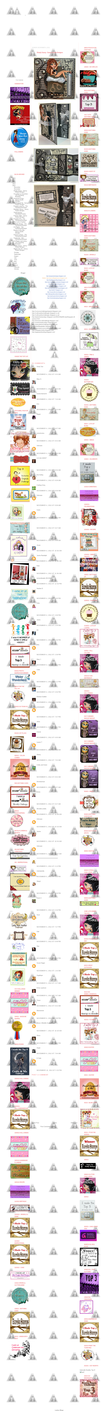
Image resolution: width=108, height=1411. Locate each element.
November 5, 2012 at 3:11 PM (49, 876)
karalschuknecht (42, 393)
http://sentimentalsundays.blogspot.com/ (44, 322)
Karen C (39, 898)
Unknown (39, 445)
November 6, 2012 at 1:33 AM (49, 971)
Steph (38, 1048)
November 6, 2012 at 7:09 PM (49, 1018)
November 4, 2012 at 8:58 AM (49, 480)
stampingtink (41, 707)
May (15, 261)
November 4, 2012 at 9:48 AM (49, 540)
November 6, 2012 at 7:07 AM (49, 995)
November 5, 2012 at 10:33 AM (49, 827)
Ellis (38, 645)
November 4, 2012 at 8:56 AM (49, 453)
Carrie (38, 510)
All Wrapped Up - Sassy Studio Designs (21, 203)
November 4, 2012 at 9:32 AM (49, 518)
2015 (14, 180)
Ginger (39, 686)
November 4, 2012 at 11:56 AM (49, 573)
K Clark (39, 1058)
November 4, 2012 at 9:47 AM (49, 528)
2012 (14, 185)
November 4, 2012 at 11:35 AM (49, 561)
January (16, 269)
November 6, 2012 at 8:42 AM (49, 1006)
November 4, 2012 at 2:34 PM (49, 625)
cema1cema (40, 433)
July (15, 258)
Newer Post (35, 1123)
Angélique (40, 975)
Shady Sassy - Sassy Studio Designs (20, 191)
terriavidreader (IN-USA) (44, 578)
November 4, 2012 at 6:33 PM (49, 702)
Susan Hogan (41, 963)
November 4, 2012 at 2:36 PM (49, 640)
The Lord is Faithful (19, 222)
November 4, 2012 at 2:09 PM (49, 615)
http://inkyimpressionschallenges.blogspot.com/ (46, 328)
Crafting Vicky (41, 485)
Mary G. (39, 379)
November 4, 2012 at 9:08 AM (49, 505)
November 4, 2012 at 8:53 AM (49, 441)
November (17, 189)
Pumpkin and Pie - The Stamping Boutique (21, 206)
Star (38, 946)
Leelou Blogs (59, 1410)
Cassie (39, 732)
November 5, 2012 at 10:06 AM (49, 814)
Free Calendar (19, 80)
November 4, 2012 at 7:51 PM (49, 727)
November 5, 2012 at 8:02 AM (49, 777)
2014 (14, 182)
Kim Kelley (40, 475)
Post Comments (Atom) (47, 1126)
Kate (38, 566)
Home (55, 1123)
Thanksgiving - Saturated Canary (20, 213)
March (16, 265)
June (15, 260)
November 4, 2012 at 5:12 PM (49, 682)
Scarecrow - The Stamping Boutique (20, 238)
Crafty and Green (42, 765)
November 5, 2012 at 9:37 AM (49, 804)
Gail (38, 931)
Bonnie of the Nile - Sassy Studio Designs (19, 231)
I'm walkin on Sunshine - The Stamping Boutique (21, 195)
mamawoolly (40, 871)
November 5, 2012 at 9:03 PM (49, 958)
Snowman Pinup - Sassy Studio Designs (19, 200)
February (17, 267)
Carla (38, 669)
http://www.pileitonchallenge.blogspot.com (44, 324)
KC (38, 630)
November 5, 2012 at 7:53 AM (49, 760)
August (16, 256)
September (17, 254)
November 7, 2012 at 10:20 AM (49, 1031)
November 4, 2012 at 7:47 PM (49, 717)
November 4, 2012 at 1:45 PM (49, 598)
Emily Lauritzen (41, 988)
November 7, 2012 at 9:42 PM (49, 1043)
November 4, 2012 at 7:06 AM (49, 389)
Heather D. (40, 588)
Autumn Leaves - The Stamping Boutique (20, 235)
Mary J (39, 659)
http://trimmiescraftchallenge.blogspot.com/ (45, 320)
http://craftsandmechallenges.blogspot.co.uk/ (45, 313)
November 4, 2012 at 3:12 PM (49, 665)
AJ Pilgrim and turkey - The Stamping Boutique (21, 242)
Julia (38, 603)
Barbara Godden (42, 696)
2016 (14, 178)
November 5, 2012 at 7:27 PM (49, 927)
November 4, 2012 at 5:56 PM (49, 692)
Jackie (39, 831)
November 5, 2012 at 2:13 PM (49, 866)
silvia (38, 721)
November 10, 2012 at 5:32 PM (49, 1070)
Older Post (74, 1123)
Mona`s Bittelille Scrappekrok (46, 1023)
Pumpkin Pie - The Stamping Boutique (20, 219)
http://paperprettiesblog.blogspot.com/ (43, 332)
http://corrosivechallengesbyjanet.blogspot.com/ (46, 311)
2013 (14, 184)
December (17, 187)
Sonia (38, 792)
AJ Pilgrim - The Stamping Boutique (20, 227)
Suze (38, 915)
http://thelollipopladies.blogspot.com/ (43, 326)
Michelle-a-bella (41, 809)
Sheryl (39, 881)
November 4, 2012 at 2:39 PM (49, 654)
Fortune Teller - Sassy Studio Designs (20, 216)
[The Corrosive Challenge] (21, 102)
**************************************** (47, 858)
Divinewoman (41, 781)
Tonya (38, 1000)
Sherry (39, 754)
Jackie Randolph (42, 555)
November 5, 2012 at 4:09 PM (49, 893)
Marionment (40, 1010)
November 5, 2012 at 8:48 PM (49, 941)
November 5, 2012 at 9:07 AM (49, 787)
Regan (39, 414)
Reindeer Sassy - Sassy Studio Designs (21, 209)
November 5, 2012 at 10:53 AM (49, 841)
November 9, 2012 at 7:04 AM (49, 1053)
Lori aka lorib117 (42, 458)
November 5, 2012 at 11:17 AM (49, 854)
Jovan (38, 545)
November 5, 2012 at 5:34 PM (49, 910)
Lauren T (39, 742)
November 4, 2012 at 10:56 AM (49, 551)
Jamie (38, 620)
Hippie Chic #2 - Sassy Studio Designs (21, 249)
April (15, 263)
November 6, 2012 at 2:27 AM (49, 983)
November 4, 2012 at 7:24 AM (49, 399)
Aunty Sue (40, 366)
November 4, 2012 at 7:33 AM (49, 409)
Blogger (23, 273)
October (16, 252)
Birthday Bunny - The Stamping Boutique (20, 224)
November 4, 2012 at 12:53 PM (49, 584)
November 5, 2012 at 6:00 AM (49, 737)
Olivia (38, 1035)
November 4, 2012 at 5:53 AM (49, 374)
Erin (38, 404)
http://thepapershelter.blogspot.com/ (43, 330)
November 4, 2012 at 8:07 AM (49, 428)
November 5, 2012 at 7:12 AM (49, 750)
